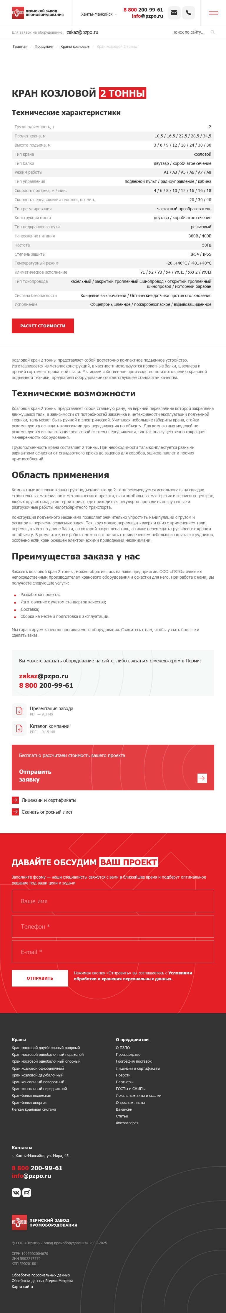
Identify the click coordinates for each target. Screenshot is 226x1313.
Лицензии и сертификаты (138, 1068)
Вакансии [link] (124, 1109)
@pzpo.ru (147, 16)
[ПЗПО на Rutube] (26, 1192)
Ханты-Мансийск (96, 14)
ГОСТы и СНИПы (130, 1088)
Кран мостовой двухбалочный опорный (46, 1047)
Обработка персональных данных (41, 1275)
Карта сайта (22, 1286)
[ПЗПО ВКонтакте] (16, 1192)
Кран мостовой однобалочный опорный (46, 1061)
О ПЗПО (123, 1047)
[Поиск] (213, 32)
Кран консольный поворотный (38, 1081)
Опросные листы (130, 1102)
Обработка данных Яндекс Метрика (42, 1280)
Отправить (40, 978)
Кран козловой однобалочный (38, 1068)
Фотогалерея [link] (127, 1122)
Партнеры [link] (124, 1081)
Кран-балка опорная (29, 1102)
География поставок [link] (134, 1061)
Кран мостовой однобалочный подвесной (48, 1054)
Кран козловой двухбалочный (37, 1075)
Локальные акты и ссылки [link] (138, 1095)
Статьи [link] (122, 1116)
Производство (128, 1054)
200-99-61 (143, 9)
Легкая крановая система (34, 1109)
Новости (123, 1075)
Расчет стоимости (42, 325)
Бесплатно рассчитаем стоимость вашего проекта (72, 767)
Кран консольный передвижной (39, 1088)
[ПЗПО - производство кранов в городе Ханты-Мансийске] (38, 13)
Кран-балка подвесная (31, 1095)
